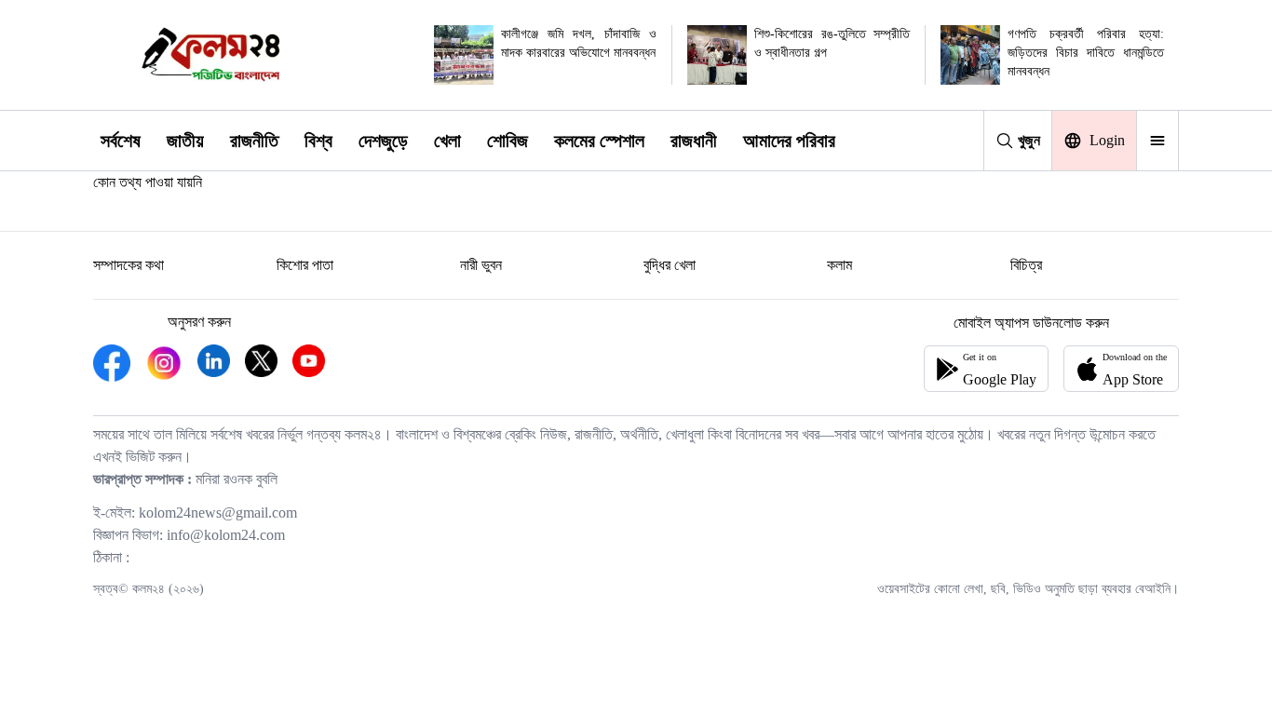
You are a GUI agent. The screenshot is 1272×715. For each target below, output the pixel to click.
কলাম (839, 265)
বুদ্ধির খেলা (669, 265)
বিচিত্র (1026, 265)
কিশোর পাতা (305, 265)
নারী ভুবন (481, 265)
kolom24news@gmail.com (218, 512)
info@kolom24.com (226, 535)
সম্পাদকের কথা (128, 265)
